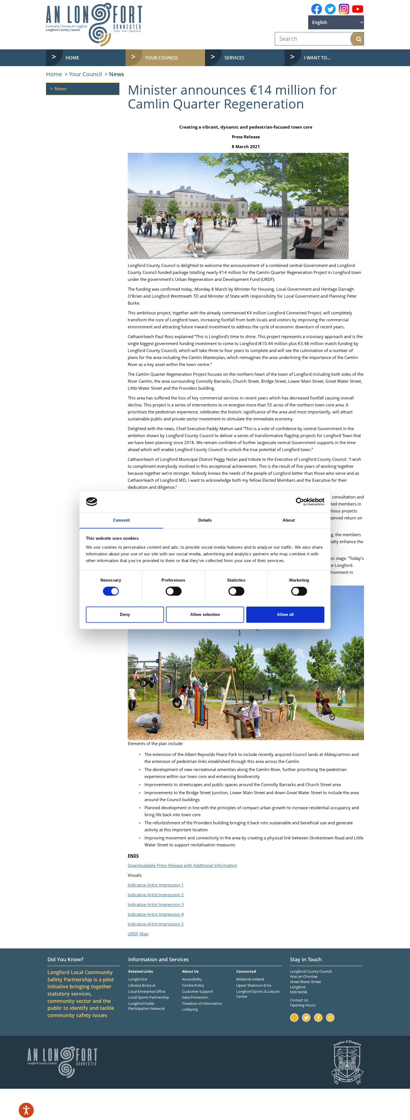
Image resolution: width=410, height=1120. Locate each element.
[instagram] (344, 9)
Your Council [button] (162, 58)
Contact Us (299, 1000)
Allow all (285, 614)
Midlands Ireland (250, 979)
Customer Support (197, 991)
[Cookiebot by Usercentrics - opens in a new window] (300, 501)
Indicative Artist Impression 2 (156, 894)
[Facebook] (316, 9)
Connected (246, 971)
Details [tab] (205, 520)
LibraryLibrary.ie (141, 985)
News (116, 74)
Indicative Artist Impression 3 (156, 904)
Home (72, 58)
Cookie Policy (193, 985)
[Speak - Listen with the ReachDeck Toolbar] (26, 1110)
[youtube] (357, 9)
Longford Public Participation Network (146, 1006)
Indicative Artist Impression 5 (156, 924)
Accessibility (192, 979)
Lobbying (190, 1009)
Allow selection (205, 614)
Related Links (140, 971)
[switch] (174, 591)
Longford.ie (137, 979)
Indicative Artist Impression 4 (156, 914)
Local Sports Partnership (148, 997)
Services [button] (234, 58)
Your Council (85, 74)
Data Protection (195, 997)
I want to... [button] (317, 58)
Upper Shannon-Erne (253, 985)
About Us (190, 971)
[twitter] (330, 9)
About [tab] (289, 520)
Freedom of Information (202, 1003)
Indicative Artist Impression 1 (156, 885)
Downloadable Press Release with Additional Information (182, 865)
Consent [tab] (121, 520)
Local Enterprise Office (146, 991)
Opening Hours (302, 1005)
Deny (125, 614)
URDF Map (138, 933)
